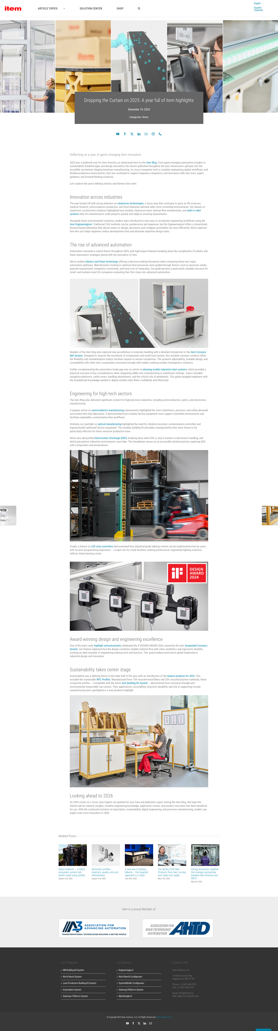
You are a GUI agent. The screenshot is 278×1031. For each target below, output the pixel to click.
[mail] (146, 134)
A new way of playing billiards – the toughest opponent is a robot (139, 855)
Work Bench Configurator (130, 976)
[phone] (160, 134)
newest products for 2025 (181, 676)
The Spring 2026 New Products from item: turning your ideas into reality (172, 855)
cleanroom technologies (130, 203)
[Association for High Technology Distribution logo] (94, 919)
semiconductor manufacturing (108, 410)
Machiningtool (125, 996)
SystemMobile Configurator (131, 983)
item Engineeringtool (81, 224)
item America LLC (163, 1017)
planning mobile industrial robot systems (165, 369)
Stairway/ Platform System (75, 996)
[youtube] (117, 134)
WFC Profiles (103, 679)
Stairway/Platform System (131, 989)
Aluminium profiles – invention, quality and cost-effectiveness (106, 855)
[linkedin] (139, 134)
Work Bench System (72, 976)
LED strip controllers (102, 546)
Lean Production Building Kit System (79, 983)
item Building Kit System (135, 683)
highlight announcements (107, 645)
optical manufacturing (109, 424)
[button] (139, 8)
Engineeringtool (126, 970)
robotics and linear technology (101, 261)
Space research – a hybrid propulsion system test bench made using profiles (73, 855)
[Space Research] (13, 7)
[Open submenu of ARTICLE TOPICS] (67, 8)
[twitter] (132, 134)
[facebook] (125, 134)
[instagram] (153, 134)
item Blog (151, 162)
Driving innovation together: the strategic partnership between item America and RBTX (205, 855)
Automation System (72, 989)
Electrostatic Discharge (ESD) (111, 438)
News (145, 117)
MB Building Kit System (73, 970)
